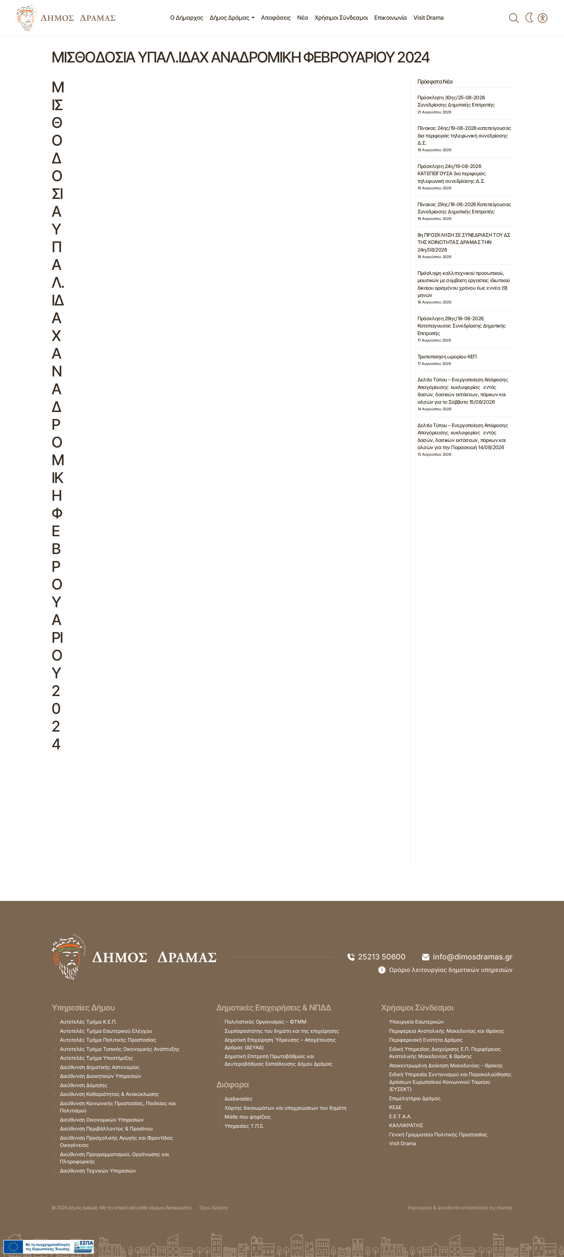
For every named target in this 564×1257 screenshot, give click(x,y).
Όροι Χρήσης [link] (213, 1207)
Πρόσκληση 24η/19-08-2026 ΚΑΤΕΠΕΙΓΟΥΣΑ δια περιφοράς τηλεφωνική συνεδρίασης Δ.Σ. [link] (451, 173)
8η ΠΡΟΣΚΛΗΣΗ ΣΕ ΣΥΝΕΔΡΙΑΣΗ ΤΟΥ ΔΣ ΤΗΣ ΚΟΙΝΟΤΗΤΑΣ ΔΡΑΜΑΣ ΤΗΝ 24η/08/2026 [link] (463, 242)
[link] (65, 18)
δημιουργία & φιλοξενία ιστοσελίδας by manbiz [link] (460, 1207)
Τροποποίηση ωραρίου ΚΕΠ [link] (447, 356)
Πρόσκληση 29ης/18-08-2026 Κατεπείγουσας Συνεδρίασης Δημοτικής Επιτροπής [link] (461, 325)
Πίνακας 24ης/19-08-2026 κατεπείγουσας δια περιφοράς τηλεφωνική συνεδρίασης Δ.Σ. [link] (464, 135)
